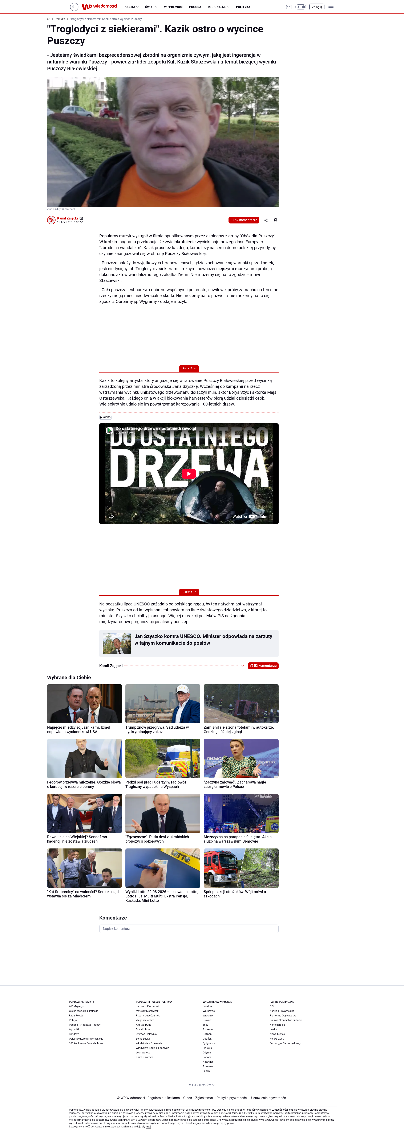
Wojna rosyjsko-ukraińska (83, 1010)
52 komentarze (246, 220)
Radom (207, 1057)
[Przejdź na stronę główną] (74, 10)
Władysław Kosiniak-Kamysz (152, 1047)
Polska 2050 (277, 1038)
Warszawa (209, 1010)
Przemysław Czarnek (148, 1015)
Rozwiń (187, 368)
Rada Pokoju (76, 1015)
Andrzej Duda (143, 1024)
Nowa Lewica (277, 1034)
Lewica (274, 1029)
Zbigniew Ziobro (145, 1020)
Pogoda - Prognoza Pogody (85, 1024)
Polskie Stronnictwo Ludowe (286, 1020)
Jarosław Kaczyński (147, 1006)
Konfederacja (277, 1024)
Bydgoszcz (209, 1043)
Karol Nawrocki (144, 1057)
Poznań (207, 1034)
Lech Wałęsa (143, 1052)
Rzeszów (208, 1066)
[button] (300, 6)
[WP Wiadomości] (103, 7)
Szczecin (208, 1029)
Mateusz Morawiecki (147, 1010)
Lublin (206, 1071)
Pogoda (195, 7)
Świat (149, 7)
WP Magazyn (76, 1006)
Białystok (208, 1047)
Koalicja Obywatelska (282, 1010)
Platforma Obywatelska (283, 1015)
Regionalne (217, 7)
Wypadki (74, 1029)
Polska (129, 7)
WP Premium (173, 7)
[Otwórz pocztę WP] (288, 7)
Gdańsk (207, 1038)
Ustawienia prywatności (268, 1098)
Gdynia (207, 1052)
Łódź (205, 1024)
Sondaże (74, 1034)
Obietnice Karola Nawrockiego (86, 1038)
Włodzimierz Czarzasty (149, 1043)
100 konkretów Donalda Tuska (86, 1043)
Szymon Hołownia (146, 1034)
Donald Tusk (143, 1029)
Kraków (207, 1020)
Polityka (243, 7)
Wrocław (208, 1015)
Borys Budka (143, 1038)
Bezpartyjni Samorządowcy (285, 1043)
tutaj (148, 1126)
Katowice (208, 1061)
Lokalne (207, 1006)
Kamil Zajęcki (67, 218)
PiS (272, 1006)
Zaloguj (317, 7)
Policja (73, 1020)
